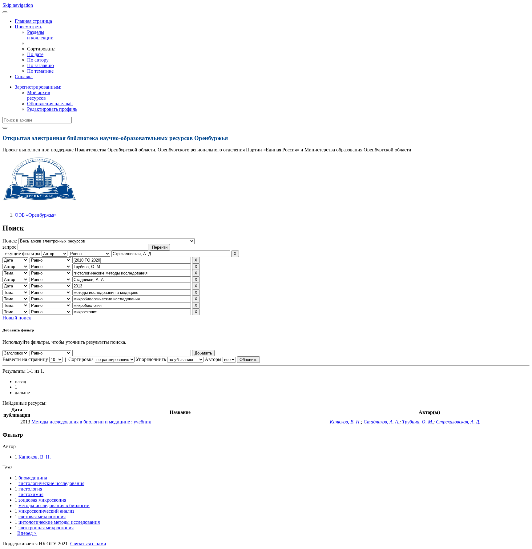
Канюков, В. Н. (345, 421)
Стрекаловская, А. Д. (458, 421)
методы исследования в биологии (54, 505)
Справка (24, 76)
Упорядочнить (151, 359)
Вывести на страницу (25, 359)
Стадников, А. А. (381, 421)
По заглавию (40, 65)
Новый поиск (16, 317)
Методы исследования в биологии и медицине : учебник (91, 421)
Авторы (213, 359)
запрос (9, 247)
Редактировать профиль (52, 109)
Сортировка (81, 359)
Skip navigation (17, 5)
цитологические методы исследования (59, 522)
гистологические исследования (51, 483)
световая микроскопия (42, 516)
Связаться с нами (88, 543)
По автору (38, 59)
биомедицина (32, 477)
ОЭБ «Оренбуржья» (36, 215)
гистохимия (30, 494)
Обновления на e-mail (50, 103)
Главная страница (33, 21)
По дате (35, 54)
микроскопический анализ (46, 511)
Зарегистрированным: (38, 87)
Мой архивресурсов (38, 95)
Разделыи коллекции (40, 35)
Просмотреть (28, 26)
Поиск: (10, 240)
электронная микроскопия (46, 527)
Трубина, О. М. (417, 421)
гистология (30, 488)
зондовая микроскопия (42, 500)
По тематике (40, 71)
